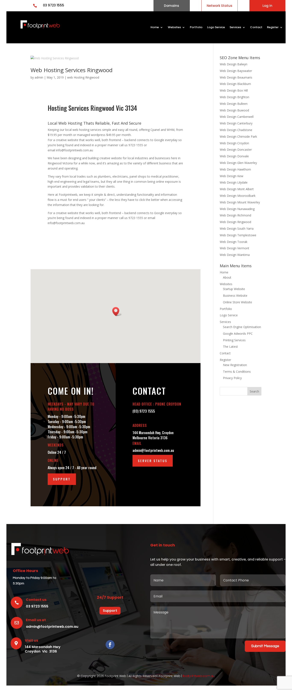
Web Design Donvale (234, 156)
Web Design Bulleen (234, 104)
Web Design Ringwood (235, 222)
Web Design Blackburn (235, 84)
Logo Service (216, 27)
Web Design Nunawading (237, 209)
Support (62, 479)
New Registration (235, 365)
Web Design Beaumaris (236, 77)
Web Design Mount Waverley (240, 202)
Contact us (36, 599)
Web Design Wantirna (235, 255)
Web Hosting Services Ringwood (71, 70)
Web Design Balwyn (233, 64)
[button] (117, 311)
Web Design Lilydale (234, 182)
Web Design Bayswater (236, 71)
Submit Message (265, 646)
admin (39, 77)
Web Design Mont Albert (237, 189)
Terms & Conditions (237, 371)
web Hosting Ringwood (83, 77)
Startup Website (234, 289)
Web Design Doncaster (236, 149)
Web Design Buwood (234, 110)
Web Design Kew (231, 176)
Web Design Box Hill (234, 90)
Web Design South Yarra (237, 228)
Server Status (152, 460)
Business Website (235, 295)
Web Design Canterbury (236, 123)
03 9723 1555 (53, 5)
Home (154, 27)
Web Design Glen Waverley (238, 163)
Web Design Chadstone (236, 130)
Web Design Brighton (234, 97)
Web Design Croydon (234, 143)
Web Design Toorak (233, 242)
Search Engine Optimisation (242, 327)
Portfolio (196, 27)
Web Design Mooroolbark (237, 196)
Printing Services (234, 340)
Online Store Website (237, 302)
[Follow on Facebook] (110, 644)
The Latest (230, 347)
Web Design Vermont (234, 248)
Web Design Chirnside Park (238, 136)
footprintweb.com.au (199, 676)
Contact (256, 27)
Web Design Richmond (235, 215)
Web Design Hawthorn (235, 169)
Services (235, 27)
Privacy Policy (232, 378)
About (227, 277)
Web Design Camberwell (237, 117)
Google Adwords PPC (238, 333)
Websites (174, 27)
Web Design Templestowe (238, 235)
